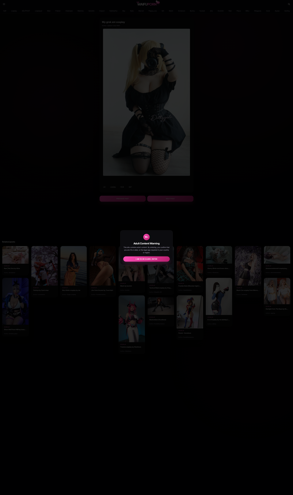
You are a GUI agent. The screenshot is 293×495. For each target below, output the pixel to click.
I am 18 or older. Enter (146, 259)
